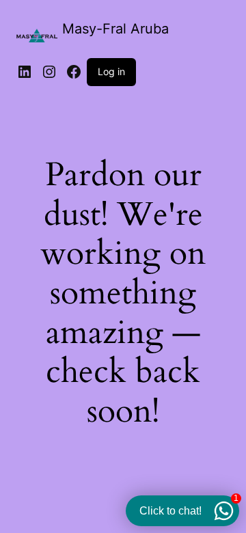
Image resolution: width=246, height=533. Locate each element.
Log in (111, 71)
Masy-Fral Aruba (115, 28)
